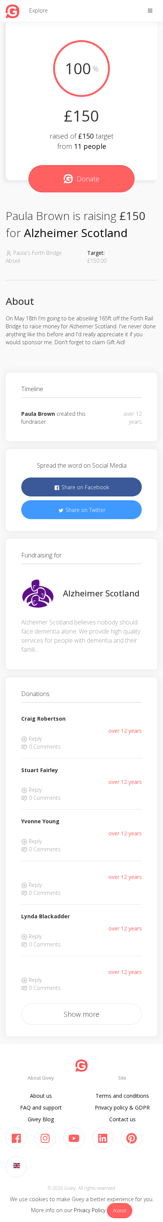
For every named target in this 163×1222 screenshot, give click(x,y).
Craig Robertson (43, 718)
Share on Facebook (84, 487)
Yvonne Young (40, 821)
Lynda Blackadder (45, 916)
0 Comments (44, 746)
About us (41, 1095)
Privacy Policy (89, 1210)
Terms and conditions (122, 1095)
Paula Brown (38, 413)
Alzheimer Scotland (76, 232)
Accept (119, 1210)
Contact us (122, 1119)
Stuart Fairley (39, 770)
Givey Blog (41, 1119)
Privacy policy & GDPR (122, 1107)
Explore (38, 10)
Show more (81, 1014)
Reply (34, 738)
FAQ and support (41, 1107)
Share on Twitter (84, 509)
